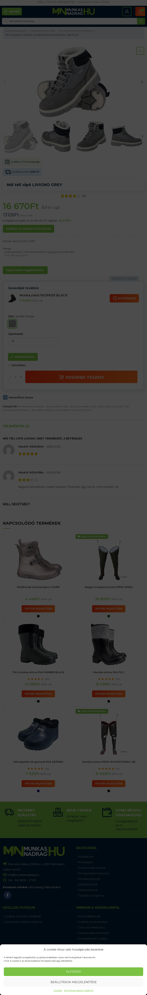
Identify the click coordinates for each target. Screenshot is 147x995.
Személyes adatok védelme (78, 990)
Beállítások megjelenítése (74, 982)
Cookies (58, 990)
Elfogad (73, 971)
